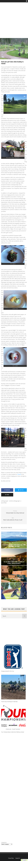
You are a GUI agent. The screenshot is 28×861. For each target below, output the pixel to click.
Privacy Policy (11, 858)
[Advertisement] (14, 22)
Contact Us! (17, 858)
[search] (24, 616)
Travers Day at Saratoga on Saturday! (9, 701)
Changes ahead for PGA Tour (7, 671)
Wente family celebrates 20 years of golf (12, 519)
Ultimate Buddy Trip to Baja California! (15, 512)
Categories (4, 842)
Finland (19, 474)
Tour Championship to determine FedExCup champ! (12, 732)
